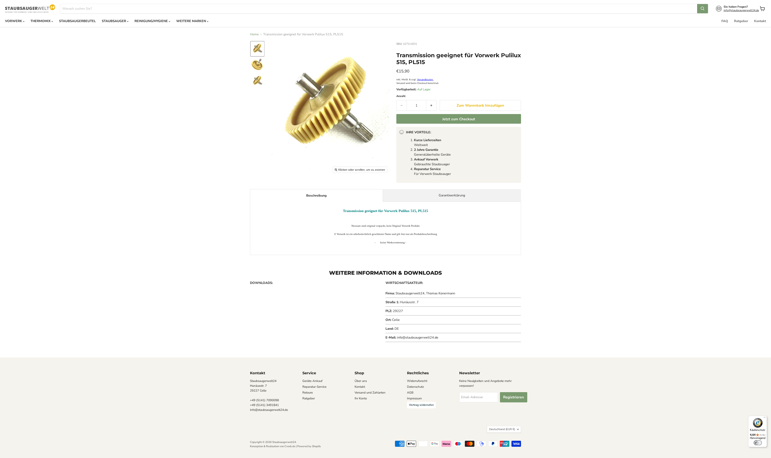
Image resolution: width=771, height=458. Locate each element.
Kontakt (760, 21)
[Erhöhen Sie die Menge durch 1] (431, 105)
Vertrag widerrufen (421, 405)
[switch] (758, 442)
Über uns (361, 381)
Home (254, 34)
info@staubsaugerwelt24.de (741, 10)
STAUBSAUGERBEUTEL (77, 21)
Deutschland (502, 429)
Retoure (307, 393)
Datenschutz (415, 387)
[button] (257, 48)
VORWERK (14, 21)
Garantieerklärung (452, 195)
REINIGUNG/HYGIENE (152, 21)
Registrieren (513, 397)
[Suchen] (702, 8)
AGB (410, 393)
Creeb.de (290, 446)
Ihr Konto (361, 398)
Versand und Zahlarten (370, 393)
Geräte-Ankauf (312, 381)
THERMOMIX (41, 21)
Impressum (414, 398)
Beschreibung (316, 195)
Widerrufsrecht (417, 381)
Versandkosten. (425, 79)
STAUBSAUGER (114, 21)
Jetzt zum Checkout (458, 119)
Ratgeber (741, 21)
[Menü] (764, 418)
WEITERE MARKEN (191, 21)
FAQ (724, 21)
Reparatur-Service (314, 387)
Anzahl (400, 96)
